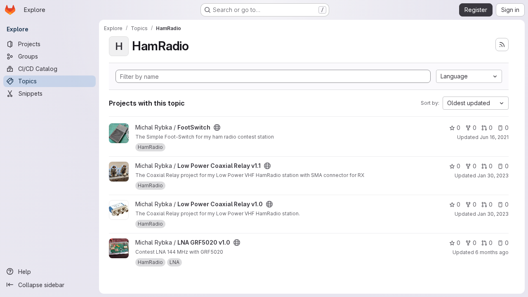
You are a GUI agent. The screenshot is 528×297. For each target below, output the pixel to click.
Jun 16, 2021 (494, 137)
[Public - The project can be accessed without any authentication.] (217, 127)
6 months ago (492, 252)
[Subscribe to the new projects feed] (502, 44)
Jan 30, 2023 (493, 175)
